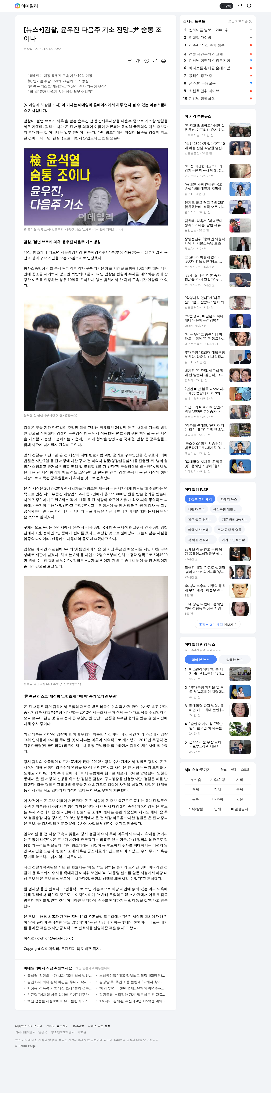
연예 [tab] (233, 769)
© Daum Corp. (25, 1046)
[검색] (251, 6)
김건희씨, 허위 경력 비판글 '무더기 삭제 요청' (60, 982)
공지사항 (78, 1026)
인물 (239, 799)
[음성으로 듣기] (138, 60)
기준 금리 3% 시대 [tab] (235, 519)
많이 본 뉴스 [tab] (200, 659)
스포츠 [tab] (245, 769)
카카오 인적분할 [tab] (233, 540)
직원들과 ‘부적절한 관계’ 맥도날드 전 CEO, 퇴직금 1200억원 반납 (132, 994)
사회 (239, 779)
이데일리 (29, 6)
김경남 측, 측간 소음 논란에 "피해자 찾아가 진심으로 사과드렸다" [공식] (132, 982)
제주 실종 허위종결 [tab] (201, 519)
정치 (217, 789)
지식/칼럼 (195, 809)
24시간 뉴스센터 (57, 1026)
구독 (228, 6)
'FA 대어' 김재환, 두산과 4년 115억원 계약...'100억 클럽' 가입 (132, 1001)
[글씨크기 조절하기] (155, 60)
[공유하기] (240, 6)
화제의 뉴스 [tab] (228, 499)
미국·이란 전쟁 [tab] (198, 529)
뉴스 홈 (195, 779)
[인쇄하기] (163, 60)
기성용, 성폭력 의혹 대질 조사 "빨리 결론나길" (60, 988)
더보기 (216, 624)
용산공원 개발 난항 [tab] (226, 509)
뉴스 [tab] (223, 769)
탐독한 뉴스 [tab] (234, 659)
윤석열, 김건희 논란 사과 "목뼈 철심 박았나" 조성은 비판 (60, 975)
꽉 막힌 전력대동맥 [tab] (201, 540)
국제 (239, 789)
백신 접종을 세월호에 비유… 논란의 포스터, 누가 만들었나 (60, 1001)
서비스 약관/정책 (99, 1026)
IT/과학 (217, 799)
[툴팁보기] (250, 22)
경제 (195, 789)
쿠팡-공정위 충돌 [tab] (229, 529)
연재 (217, 809)
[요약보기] (129, 60)
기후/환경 (217, 779)
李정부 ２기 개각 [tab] (200, 499)
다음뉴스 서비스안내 (29, 1026)
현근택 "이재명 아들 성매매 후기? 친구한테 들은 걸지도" (60, 994)
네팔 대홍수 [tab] (196, 509)
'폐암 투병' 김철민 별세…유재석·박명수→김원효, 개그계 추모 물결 (132, 988)
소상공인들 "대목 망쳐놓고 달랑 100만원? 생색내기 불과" (132, 975)
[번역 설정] (146, 60)
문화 (195, 799)
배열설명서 (239, 809)
